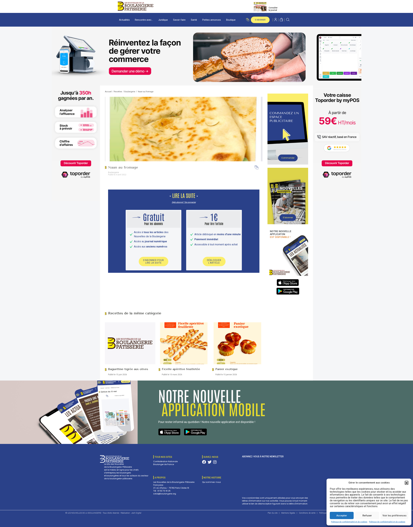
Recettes (118, 91)
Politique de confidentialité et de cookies (349, 522)
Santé (194, 19)
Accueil (108, 91)
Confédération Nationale (165, 461)
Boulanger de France (163, 464)
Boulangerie (129, 91)
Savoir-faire (179, 19)
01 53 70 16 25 (164, 490)
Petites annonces (211, 19)
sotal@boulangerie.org (164, 493)
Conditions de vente (307, 513)
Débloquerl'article (214, 261)
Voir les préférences (394, 515)
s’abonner (260, 19)
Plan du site (272, 513)
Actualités (124, 19)
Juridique (163, 19)
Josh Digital (136, 513)
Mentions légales (288, 513)
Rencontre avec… (144, 19)
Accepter (341, 515)
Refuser (367, 515)
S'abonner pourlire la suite (153, 261)
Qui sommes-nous (211, 482)
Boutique (231, 19)
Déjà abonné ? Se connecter (184, 202)
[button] (406, 482)
